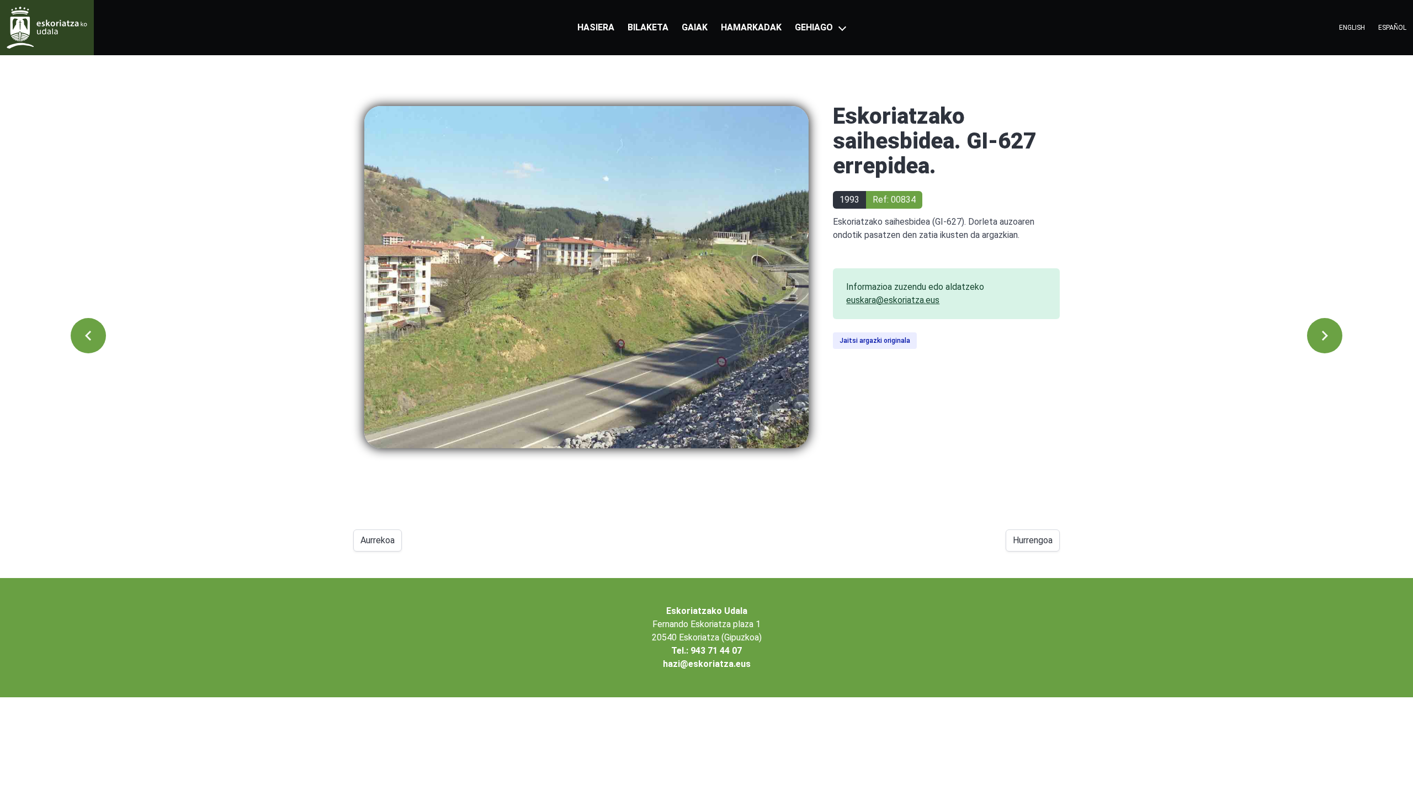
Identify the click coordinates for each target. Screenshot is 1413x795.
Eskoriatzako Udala (706, 611)
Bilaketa (648, 27)
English (1352, 27)
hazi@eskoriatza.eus (707, 664)
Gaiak (695, 27)
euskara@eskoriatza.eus (892, 300)
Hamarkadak (751, 27)
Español (1392, 27)
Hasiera (595, 27)
